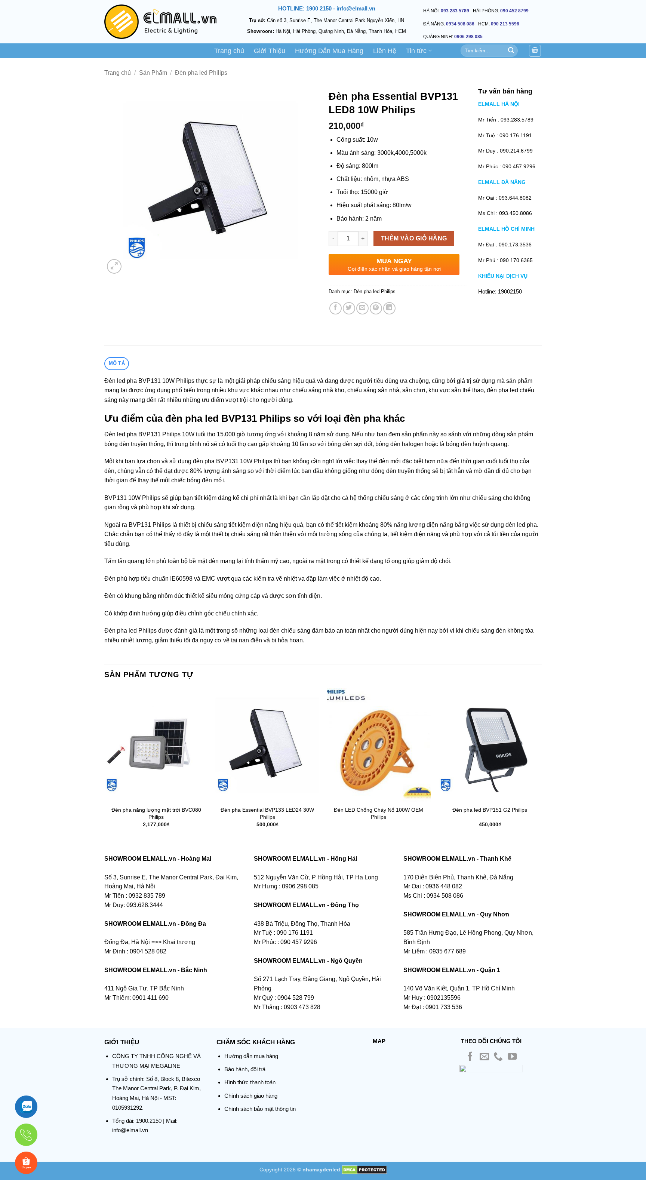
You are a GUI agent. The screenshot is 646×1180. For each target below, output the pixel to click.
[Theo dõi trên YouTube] (512, 1057)
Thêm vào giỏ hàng (414, 238)
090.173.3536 (515, 245)
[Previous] (104, 764)
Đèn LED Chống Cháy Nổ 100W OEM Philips (378, 813)
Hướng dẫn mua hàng (251, 1056)
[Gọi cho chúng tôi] (498, 1057)
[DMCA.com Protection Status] (364, 1170)
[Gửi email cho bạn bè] (362, 308)
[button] (114, 266)
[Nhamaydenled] (160, 22)
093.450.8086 (515, 213)
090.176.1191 (515, 135)
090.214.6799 (516, 151)
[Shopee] (26, 1163)
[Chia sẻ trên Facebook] (335, 308)
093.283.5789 (517, 120)
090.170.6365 (516, 260)
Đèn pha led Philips (201, 73)
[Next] (541, 764)
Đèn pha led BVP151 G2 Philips (489, 810)
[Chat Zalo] (26, 1107)
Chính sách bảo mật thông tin (260, 1109)
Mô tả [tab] (117, 363)
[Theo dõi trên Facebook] (470, 1057)
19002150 (510, 291)
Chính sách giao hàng (250, 1096)
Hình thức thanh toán (250, 1082)
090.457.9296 (518, 166)
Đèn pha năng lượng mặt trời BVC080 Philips (156, 813)
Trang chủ (229, 51)
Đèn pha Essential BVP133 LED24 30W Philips (267, 813)
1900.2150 (149, 1121)
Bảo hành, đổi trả (244, 1069)
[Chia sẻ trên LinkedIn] (389, 308)
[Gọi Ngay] (26, 1135)
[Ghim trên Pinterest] (376, 308)
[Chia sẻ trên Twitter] (349, 308)
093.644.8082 (515, 198)
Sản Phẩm (153, 73)
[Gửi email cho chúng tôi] (484, 1057)
